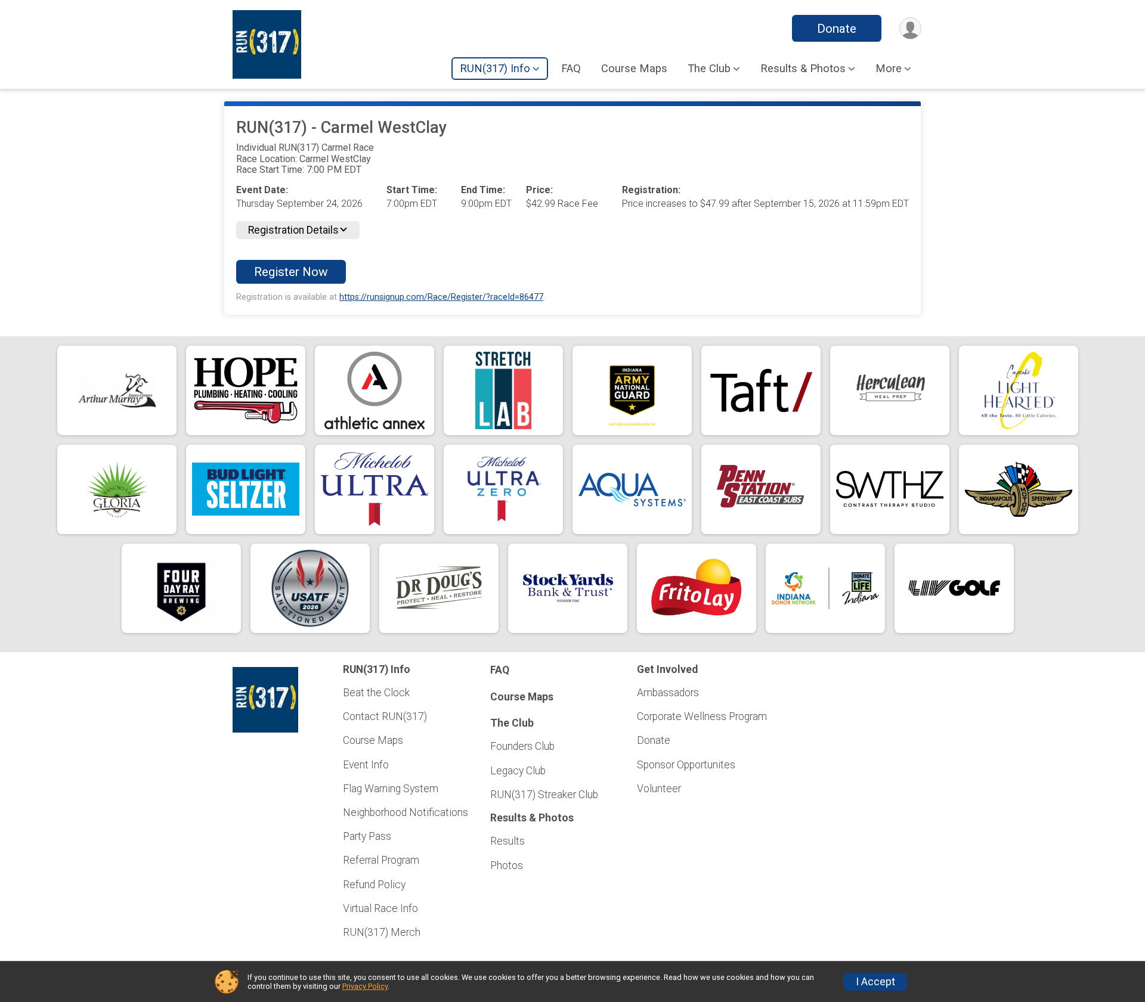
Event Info (366, 765)
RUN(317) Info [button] (495, 68)
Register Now (291, 272)
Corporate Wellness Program (702, 716)
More (888, 68)
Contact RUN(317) (385, 716)
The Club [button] (709, 68)
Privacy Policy (365, 986)
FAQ (571, 68)
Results (507, 841)
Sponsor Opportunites (686, 765)
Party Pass (367, 836)
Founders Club (522, 746)
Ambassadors (668, 693)
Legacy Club (518, 771)
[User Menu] (910, 28)
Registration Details (293, 230)
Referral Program (381, 860)
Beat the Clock (376, 693)
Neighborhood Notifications (405, 812)
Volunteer (659, 789)
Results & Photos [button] (803, 68)
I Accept (875, 982)
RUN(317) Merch (381, 932)
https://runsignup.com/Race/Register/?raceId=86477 (441, 297)
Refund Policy (374, 885)
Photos (506, 865)
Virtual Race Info (380, 908)
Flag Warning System (390, 789)
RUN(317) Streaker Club (544, 795)
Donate (836, 28)
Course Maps (634, 68)
